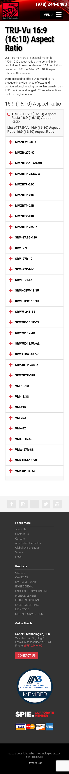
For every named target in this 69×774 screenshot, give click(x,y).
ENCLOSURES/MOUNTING (31, 591)
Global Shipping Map (27, 547)
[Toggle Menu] (51, 14)
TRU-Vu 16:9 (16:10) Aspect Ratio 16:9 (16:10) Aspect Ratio (33, 117)
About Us (20, 529)
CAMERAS (21, 577)
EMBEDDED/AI (24, 586)
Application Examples (28, 543)
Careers (20, 538)
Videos (19, 552)
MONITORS (22, 609)
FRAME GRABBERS (27, 600)
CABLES (20, 572)
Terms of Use (34, 762)
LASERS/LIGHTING (27, 604)
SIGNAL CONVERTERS (29, 614)
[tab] (35, 118)
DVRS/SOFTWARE (26, 582)
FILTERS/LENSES (26, 595)
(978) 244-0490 (33, 645)
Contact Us (22, 534)
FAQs (18, 557)
